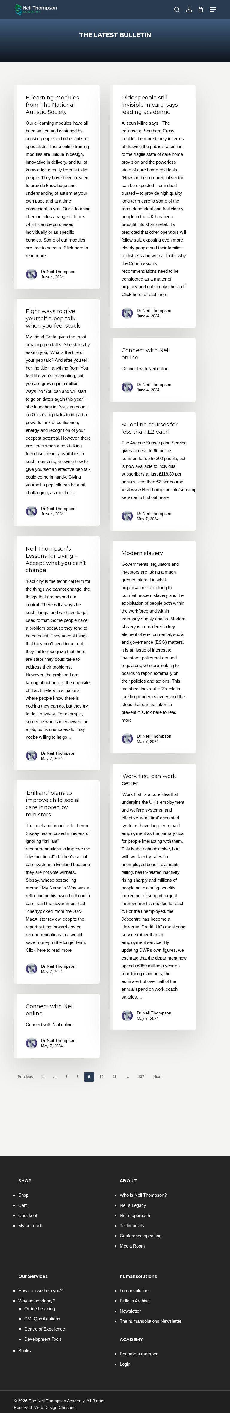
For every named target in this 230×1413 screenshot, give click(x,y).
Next (157, 1077)
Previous (25, 1077)
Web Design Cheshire (55, 1407)
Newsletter (130, 1311)
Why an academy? (36, 1300)
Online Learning (39, 1308)
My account (29, 1225)
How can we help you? (40, 1290)
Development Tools (43, 1339)
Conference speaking (140, 1235)
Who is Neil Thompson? (143, 1195)
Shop (23, 1195)
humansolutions (135, 1290)
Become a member (139, 1353)
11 (114, 1077)
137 (141, 1077)
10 (101, 1077)
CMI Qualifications (42, 1318)
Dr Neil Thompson (58, 271)
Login (125, 1364)
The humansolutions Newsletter (150, 1321)
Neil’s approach (135, 1215)
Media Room (132, 1245)
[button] (213, 10)
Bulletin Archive (135, 1300)
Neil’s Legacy (133, 1205)
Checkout (27, 1215)
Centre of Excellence (44, 1328)
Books (24, 1350)
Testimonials (132, 1225)
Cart (22, 1205)
